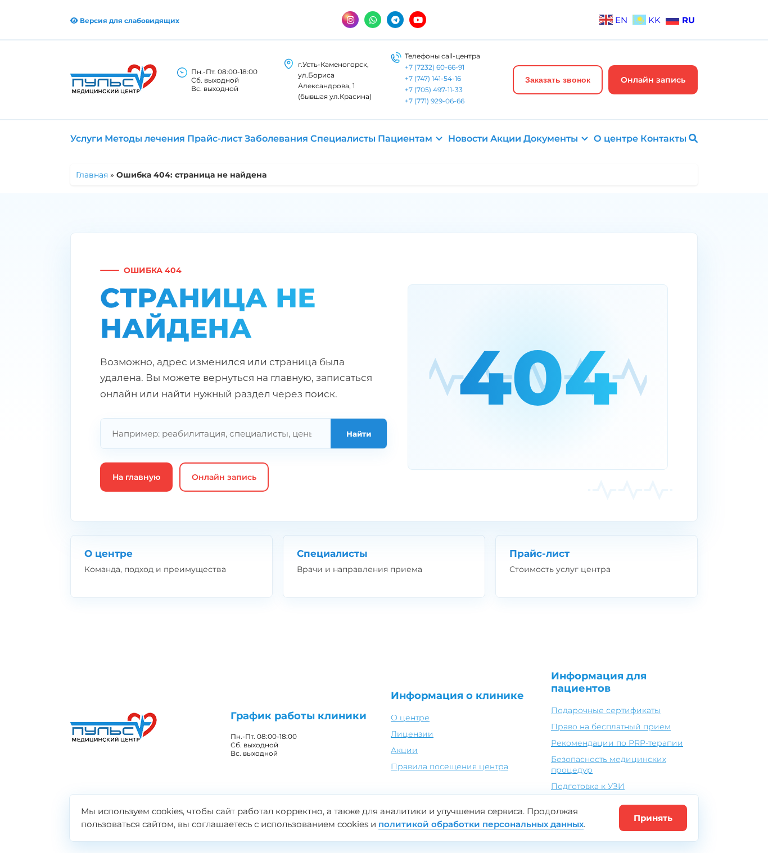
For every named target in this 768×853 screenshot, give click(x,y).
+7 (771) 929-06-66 (434, 101)
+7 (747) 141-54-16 (433, 78)
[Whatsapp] (372, 19)
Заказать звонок (557, 79)
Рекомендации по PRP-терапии (617, 743)
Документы (550, 138)
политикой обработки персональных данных (481, 824)
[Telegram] (395, 19)
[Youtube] (417, 19)
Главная (92, 175)
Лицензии (412, 734)
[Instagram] (350, 19)
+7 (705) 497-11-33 (434, 89)
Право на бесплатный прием (611, 727)
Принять (653, 818)
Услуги (86, 138)
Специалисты (343, 138)
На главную (136, 477)
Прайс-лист (214, 138)
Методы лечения (145, 138)
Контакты (663, 138)
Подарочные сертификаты (606, 710)
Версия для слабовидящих (128, 20)
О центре (616, 138)
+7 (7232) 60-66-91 (434, 67)
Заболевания (276, 138)
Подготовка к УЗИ (588, 786)
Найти (358, 433)
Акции (505, 138)
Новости (468, 138)
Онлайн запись (653, 80)
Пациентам (405, 138)
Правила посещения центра (449, 766)
